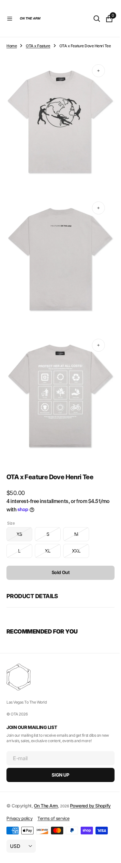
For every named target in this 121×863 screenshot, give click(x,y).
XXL (80, 544)
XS (24, 527)
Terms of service (53, 818)
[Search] (91, 18)
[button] (9, 18)
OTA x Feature (38, 45)
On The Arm (46, 798)
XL (53, 544)
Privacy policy (19, 818)
